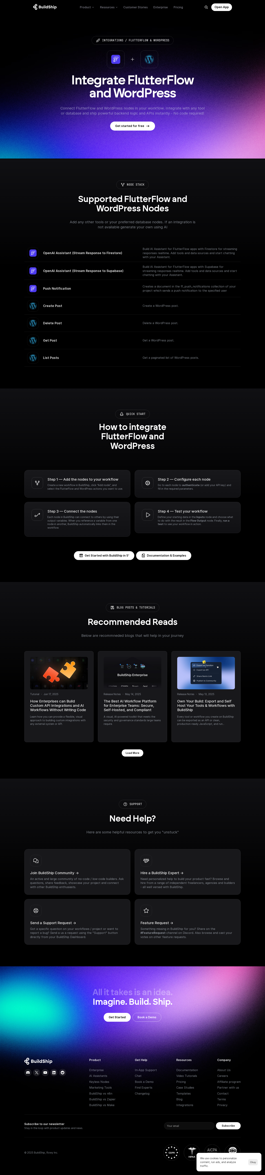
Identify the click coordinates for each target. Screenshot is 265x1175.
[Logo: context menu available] (46, 7)
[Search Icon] (206, 7)
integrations (112, 40)
